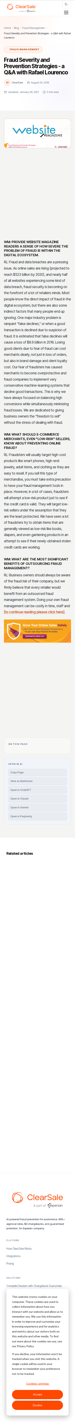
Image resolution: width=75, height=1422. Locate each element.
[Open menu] (66, 12)
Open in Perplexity (21, 816)
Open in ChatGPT (20, 789)
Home (7, 27)
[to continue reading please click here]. (34, 612)
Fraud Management (33, 27)
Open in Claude (19, 798)
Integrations (13, 1256)
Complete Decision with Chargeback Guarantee (34, 1286)
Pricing (10, 1263)
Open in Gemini (19, 807)
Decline (37, 1405)
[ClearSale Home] (21, 8)
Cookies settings (37, 1383)
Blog (16, 27)
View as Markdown (21, 781)
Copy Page (17, 772)
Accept (37, 1394)
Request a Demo (35, 715)
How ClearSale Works (19, 1248)
